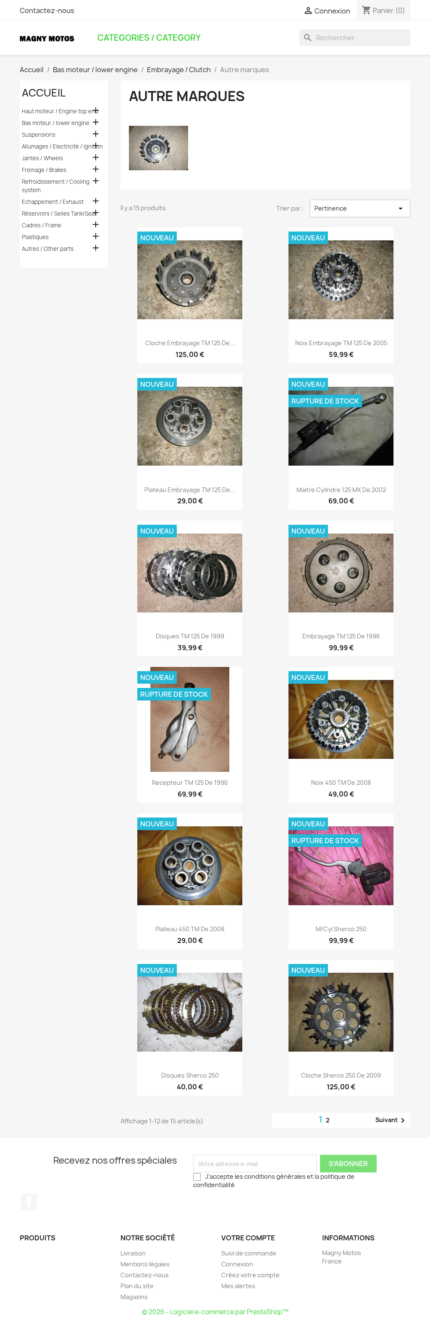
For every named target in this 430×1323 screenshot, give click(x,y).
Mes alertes (238, 1286)
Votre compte (248, 1237)
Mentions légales (145, 1264)
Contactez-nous (47, 10)
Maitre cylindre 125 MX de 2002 (341, 490)
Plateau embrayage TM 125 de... (189, 490)
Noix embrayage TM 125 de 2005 (341, 343)
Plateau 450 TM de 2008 (189, 929)
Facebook (29, 1201)
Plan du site (137, 1286)
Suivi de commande (248, 1253)
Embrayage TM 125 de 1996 (341, 636)
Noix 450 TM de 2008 (341, 783)
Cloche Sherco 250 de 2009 (341, 1075)
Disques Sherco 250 (190, 1075)
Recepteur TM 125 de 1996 (190, 783)
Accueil (44, 93)
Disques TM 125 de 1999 (190, 636)
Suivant (391, 1120)
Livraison (133, 1253)
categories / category (149, 37)
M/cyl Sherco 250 (341, 929)
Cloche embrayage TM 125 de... (190, 343)
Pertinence (360, 208)
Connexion (237, 1264)
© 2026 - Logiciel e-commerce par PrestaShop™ (215, 1311)
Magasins (134, 1297)
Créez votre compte (250, 1275)
